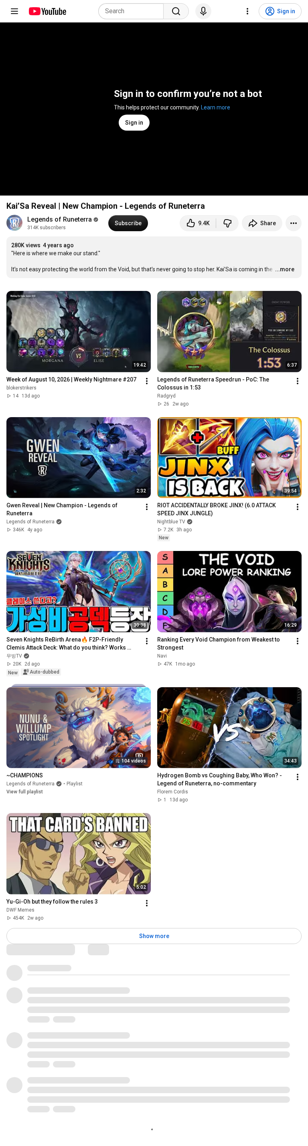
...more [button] (284, 269)
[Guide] (14, 11)
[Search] (176, 11)
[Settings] (247, 11)
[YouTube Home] (47, 11)
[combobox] (133, 11)
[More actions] (294, 223)
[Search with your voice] (203, 11)
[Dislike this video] (227, 223)
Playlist (75, 784)
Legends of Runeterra (59, 219)
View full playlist (24, 792)
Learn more (215, 107)
